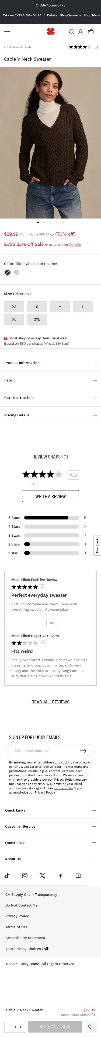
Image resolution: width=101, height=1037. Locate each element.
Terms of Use (63, 788)
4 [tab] (57, 222)
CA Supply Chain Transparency (31, 894)
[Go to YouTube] (78, 875)
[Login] (80, 32)
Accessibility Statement (25, 937)
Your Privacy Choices (23, 949)
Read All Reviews (50, 701)
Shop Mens (92, 15)
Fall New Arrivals (19, 47)
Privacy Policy (45, 792)
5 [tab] (63, 222)
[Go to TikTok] (7, 875)
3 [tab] (50, 222)
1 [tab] (38, 222)
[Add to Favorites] (91, 1027)
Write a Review (50, 496)
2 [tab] (44, 222)
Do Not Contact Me (21, 905)
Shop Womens (70, 15)
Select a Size (55, 1026)
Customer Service (20, 826)
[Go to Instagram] (25, 875)
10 (96, 47)
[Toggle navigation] (8, 31)
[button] (71, 31)
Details (52, 15)
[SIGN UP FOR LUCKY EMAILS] (83, 750)
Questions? (15, 842)
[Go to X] (43, 875)
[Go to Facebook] (61, 875)
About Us (13, 858)
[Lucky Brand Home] (50, 31)
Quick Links (15, 810)
